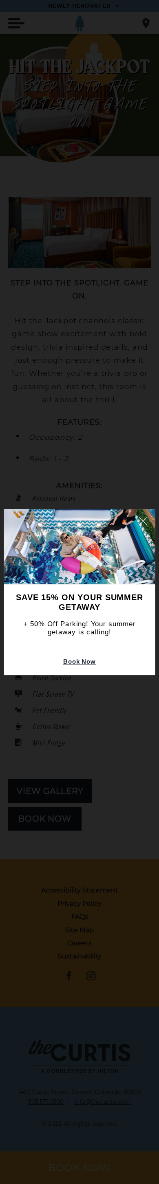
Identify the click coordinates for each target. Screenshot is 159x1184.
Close (143, 521)
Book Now (79, 661)
